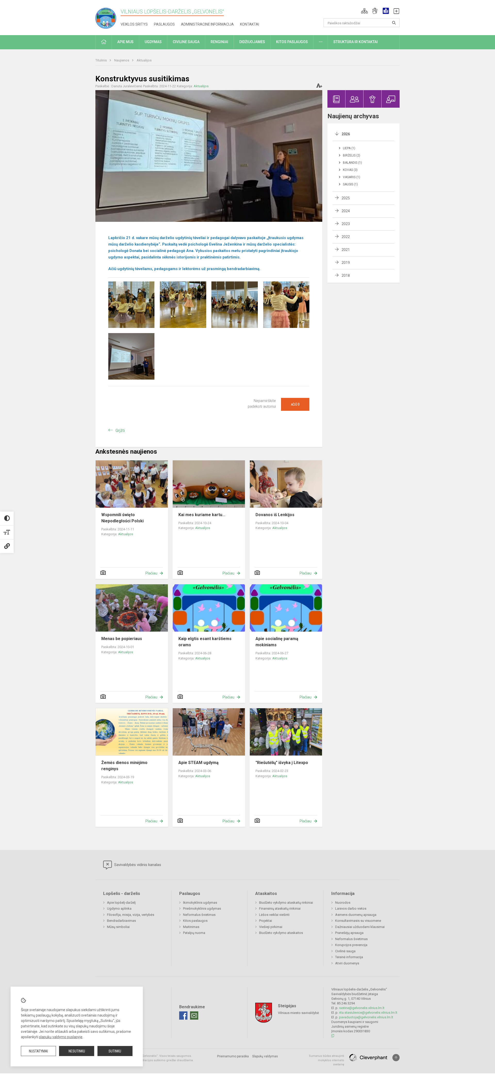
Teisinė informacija (349, 957)
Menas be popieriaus (121, 638)
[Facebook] (183, 1015)
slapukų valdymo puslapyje (60, 1037)
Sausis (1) (350, 184)
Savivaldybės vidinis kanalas (137, 864)
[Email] (194, 1015)
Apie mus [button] (125, 42)
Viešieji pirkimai (270, 927)
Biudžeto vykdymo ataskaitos (281, 933)
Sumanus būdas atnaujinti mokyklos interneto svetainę (326, 1060)
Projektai (265, 921)
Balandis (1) (352, 162)
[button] (364, 11)
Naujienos (122, 60)
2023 (346, 224)
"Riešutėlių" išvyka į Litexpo (281, 762)
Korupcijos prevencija (351, 945)
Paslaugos (164, 24)
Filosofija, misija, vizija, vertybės (130, 915)
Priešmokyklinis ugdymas (202, 908)
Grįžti (120, 430)
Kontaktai (249, 24)
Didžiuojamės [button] (252, 42)
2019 (346, 263)
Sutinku (115, 1051)
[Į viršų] (396, 1057)
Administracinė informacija (207, 24)
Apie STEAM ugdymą (198, 762)
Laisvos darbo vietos (350, 908)
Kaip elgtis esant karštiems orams (205, 641)
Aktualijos (144, 60)
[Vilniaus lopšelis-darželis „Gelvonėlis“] (108, 16)
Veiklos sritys (134, 24)
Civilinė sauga (345, 951)
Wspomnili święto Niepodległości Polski (122, 517)
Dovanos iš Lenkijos (274, 514)
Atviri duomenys (347, 963)
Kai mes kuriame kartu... (201, 514)
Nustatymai (38, 1051)
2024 (346, 211)
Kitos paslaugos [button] (292, 42)
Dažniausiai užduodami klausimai (360, 927)
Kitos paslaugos (195, 921)
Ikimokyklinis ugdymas (200, 902)
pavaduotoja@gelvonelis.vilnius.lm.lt (366, 1017)
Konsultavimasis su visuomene (358, 921)
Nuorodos (342, 902)
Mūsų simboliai (118, 927)
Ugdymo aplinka (119, 908)
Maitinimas (191, 927)
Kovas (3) (350, 170)
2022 (346, 237)
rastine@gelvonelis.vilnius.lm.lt (361, 1008)
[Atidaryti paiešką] (394, 23)
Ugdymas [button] (153, 42)
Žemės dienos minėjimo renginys (124, 765)
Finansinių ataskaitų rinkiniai (280, 908)
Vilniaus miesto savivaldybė (298, 1013)
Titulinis (101, 60)
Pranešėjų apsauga (349, 933)
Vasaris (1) (351, 177)
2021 (346, 250)
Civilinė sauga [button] (186, 42)
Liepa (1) (349, 148)
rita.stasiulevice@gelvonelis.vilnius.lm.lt (368, 1012)
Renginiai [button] (219, 42)
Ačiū (295, 404)
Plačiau (151, 573)
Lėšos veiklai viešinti (274, 915)
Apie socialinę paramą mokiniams (276, 641)
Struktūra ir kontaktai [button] (355, 42)
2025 (346, 198)
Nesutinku (77, 1051)
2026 (346, 134)
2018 (346, 275)
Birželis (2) (351, 155)
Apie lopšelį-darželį (121, 902)
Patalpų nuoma (194, 933)
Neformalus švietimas (199, 915)
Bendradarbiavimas (121, 921)
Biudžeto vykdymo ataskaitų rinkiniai (286, 902)
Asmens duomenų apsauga (355, 915)
